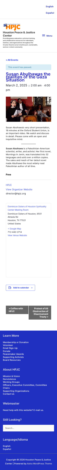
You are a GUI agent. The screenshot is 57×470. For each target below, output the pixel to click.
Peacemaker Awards (13, 354)
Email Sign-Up (10, 348)
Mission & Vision (11, 376)
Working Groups (11, 382)
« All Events (12, 60)
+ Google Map (14, 228)
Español (50, 13)
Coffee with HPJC (16, 310)
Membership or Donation (16, 342)
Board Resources (12, 360)
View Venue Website (17, 235)
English (49, 6)
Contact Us (8, 394)
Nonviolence (9, 379)
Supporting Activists (13, 357)
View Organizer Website (19, 189)
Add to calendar (21, 287)
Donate (6, 351)
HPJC (9, 184)
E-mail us (38, 410)
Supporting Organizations (16, 391)
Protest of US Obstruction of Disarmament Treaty (40, 312)
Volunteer (8, 345)
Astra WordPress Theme (39, 463)
